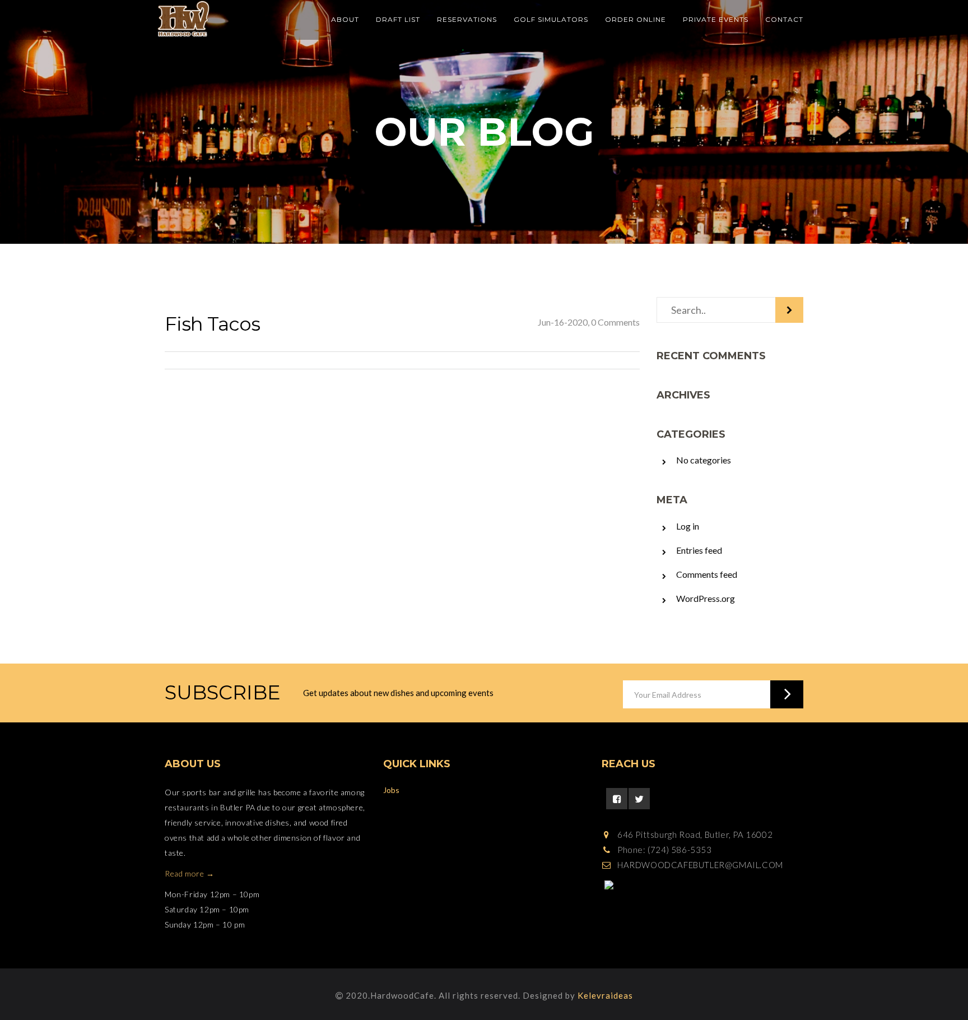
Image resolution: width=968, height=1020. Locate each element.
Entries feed (699, 550)
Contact (784, 19)
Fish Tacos (212, 324)
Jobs (391, 790)
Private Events (715, 19)
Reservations (467, 19)
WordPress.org (705, 598)
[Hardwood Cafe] (183, 19)
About (345, 19)
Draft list (398, 19)
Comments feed (706, 574)
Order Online (635, 19)
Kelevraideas (605, 995)
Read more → (190, 873)
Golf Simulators (551, 19)
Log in (687, 526)
